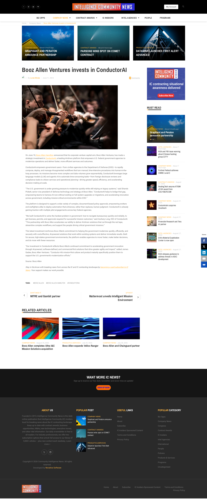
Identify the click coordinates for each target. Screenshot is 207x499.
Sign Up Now (103, 387)
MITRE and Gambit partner (45, 296)
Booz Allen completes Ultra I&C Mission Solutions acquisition (38, 347)
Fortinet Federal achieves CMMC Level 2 (168, 171)
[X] (204, 247)
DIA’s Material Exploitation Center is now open (168, 239)
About (119, 421)
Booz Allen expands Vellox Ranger (80, 346)
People (148, 17)
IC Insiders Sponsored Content (130, 430)
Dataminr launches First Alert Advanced (157, 53)
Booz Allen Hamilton (45, 155)
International (163, 444)
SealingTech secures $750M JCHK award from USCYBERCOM (169, 189)
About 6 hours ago (47, 47)
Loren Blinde (35, 78)
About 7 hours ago (163, 47)
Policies (161, 453)
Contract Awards (85, 17)
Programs (165, 17)
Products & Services (145, 48)
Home (24, 23)
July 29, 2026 (87, 343)
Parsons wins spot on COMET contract (100, 53)
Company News (60, 17)
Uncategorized (164, 467)
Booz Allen (39, 283)
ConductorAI (51, 158)
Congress (162, 425)
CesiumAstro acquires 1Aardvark (167, 206)
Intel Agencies (129, 17)
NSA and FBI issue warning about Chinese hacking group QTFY (169, 154)
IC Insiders (108, 17)
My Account (171, 6)
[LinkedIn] (204, 253)
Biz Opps (41, 17)
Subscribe (121, 425)
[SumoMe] (204, 265)
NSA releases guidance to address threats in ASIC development (168, 256)
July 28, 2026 (123, 343)
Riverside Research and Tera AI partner (169, 223)
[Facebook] (204, 241)
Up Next (129, 293)
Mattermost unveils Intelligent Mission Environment (111, 298)
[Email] (204, 259)
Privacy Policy (123, 439)
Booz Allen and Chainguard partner (121, 346)
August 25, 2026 (43, 343)
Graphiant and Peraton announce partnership (41, 53)
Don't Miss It (35, 293)
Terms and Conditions (126, 435)
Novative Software (53, 467)
